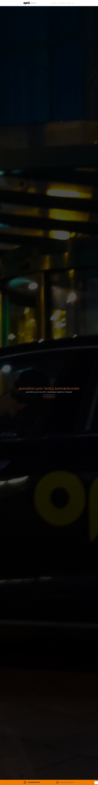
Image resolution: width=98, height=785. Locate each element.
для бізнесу (54, 3)
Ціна (59, 3)
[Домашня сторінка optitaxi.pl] (26, 3)
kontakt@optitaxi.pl (67, 782)
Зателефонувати (49, 396)
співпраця (68, 3)
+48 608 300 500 (34, 782)
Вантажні (63, 3)
